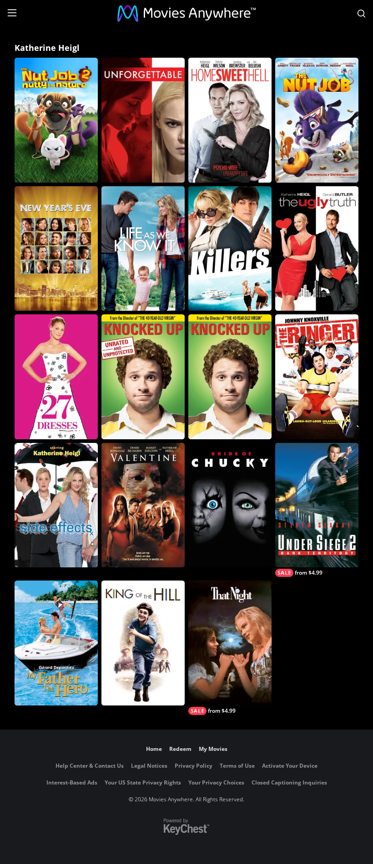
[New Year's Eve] (56, 248)
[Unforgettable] (143, 120)
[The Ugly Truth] (316, 248)
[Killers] (230, 248)
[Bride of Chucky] (230, 505)
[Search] (361, 13)
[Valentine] (143, 505)
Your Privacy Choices (216, 782)
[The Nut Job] (316, 120)
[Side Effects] (56, 505)
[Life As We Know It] (143, 248)
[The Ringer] (316, 376)
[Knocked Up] (230, 376)
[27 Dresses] (56, 376)
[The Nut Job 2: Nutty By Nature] (56, 120)
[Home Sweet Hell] (230, 120)
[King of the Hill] (143, 643)
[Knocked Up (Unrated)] (143, 376)
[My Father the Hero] (56, 643)
